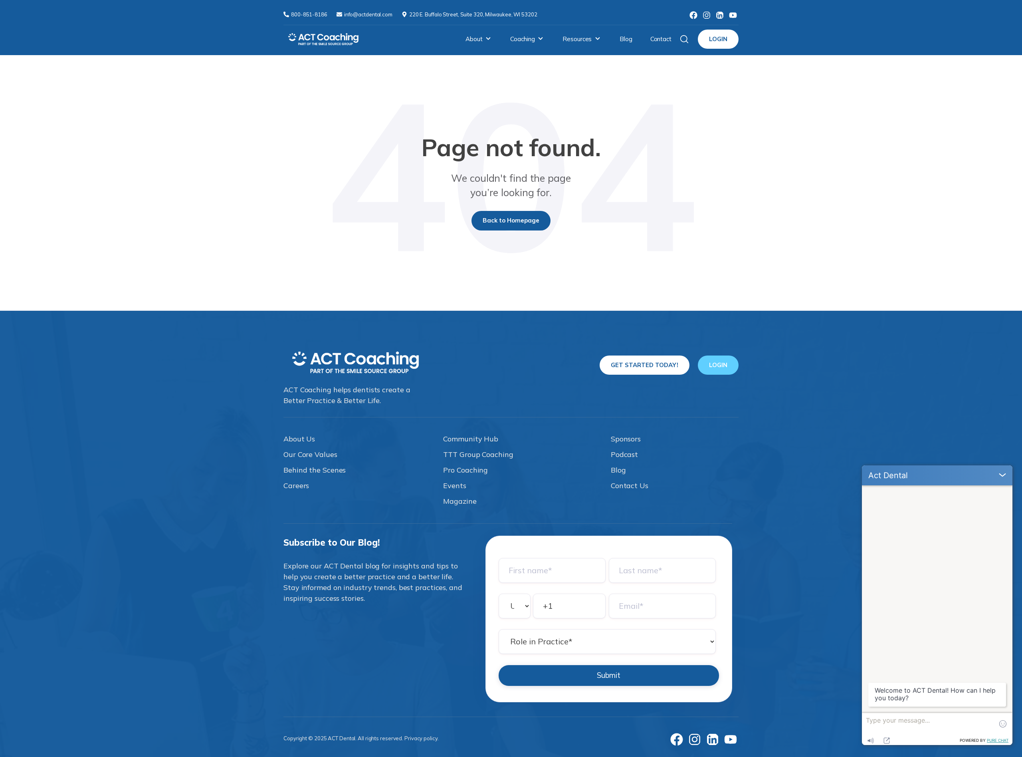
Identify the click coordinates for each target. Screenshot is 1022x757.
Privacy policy (421, 738)
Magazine (459, 501)
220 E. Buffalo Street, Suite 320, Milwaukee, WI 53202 (473, 14)
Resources (577, 39)
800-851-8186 (310, 14)
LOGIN (718, 39)
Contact (660, 39)
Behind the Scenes (314, 470)
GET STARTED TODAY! (644, 365)
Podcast (624, 454)
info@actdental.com (369, 14)
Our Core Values (310, 454)
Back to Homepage (511, 220)
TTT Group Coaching (478, 454)
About (474, 39)
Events (454, 485)
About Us (299, 438)
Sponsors (626, 438)
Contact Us (629, 485)
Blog (626, 39)
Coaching (522, 39)
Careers (296, 485)
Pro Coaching (465, 470)
